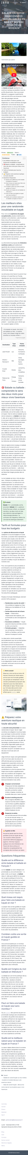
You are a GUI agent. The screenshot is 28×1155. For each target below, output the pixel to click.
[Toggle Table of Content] (23, 158)
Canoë (5, 1075)
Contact (3, 1137)
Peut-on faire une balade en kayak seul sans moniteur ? (14, 194)
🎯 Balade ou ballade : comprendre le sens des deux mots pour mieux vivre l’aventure (14, 166)
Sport (3, 1115)
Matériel (3, 1112)
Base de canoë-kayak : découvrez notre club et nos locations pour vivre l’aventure (12, 1087)
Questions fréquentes (10, 177)
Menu (3, 1145)
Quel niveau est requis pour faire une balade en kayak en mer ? (15, 183)
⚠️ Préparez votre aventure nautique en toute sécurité (14, 175)
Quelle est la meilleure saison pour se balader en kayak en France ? (15, 197)
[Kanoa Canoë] (5, 2)
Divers (3, 1109)
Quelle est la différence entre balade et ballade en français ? (15, 180)
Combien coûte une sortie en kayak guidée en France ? (15, 187)
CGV (2, 1134)
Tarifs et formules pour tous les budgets (12, 171)
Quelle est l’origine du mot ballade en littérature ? (15, 190)
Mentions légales (6, 1143)
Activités (4, 1104)
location (13, 692)
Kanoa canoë (5, 1140)
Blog (2, 1132)
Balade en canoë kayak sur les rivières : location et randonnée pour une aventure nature (13, 1080)
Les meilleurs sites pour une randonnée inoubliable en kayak (12, 161)
